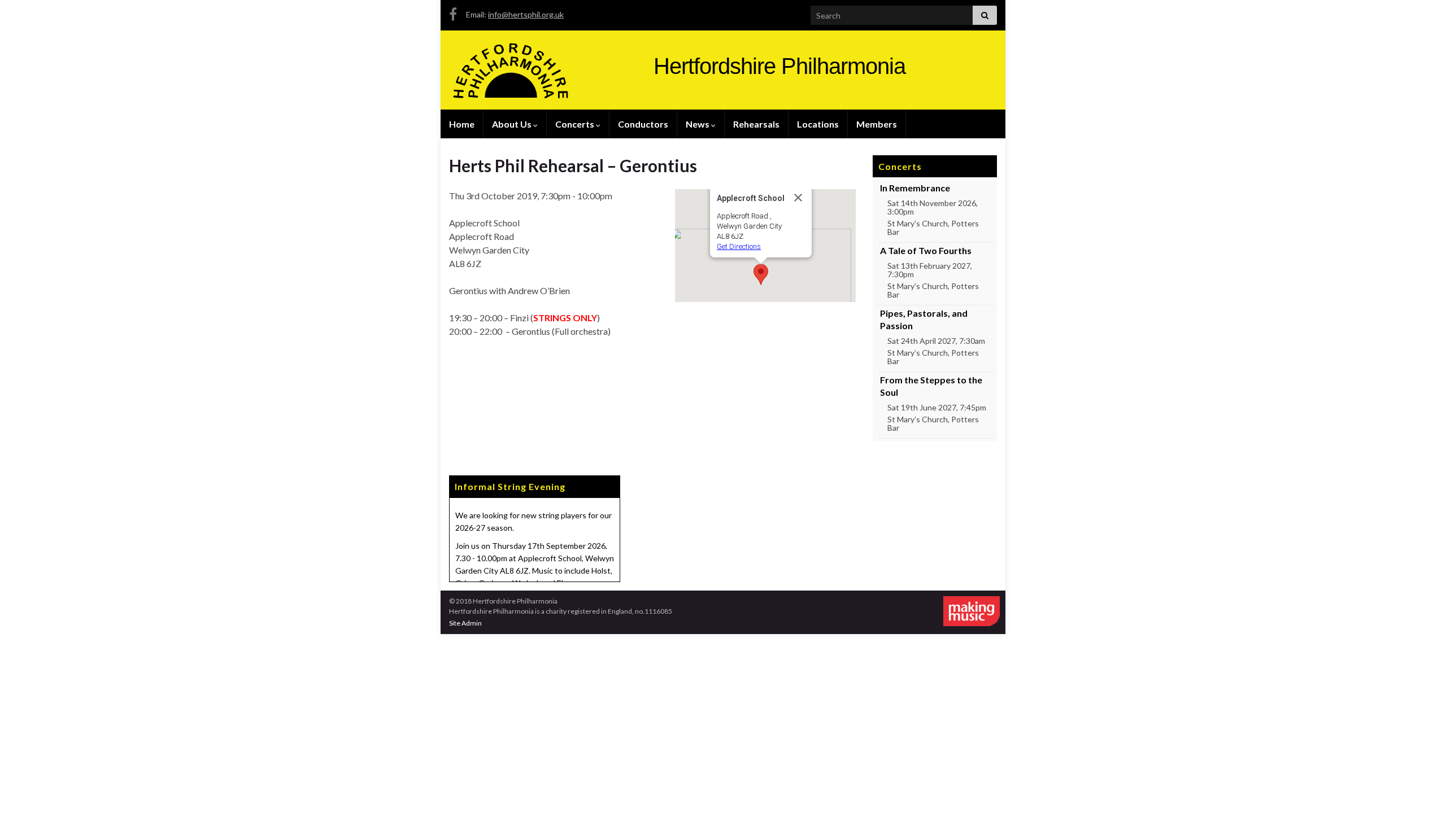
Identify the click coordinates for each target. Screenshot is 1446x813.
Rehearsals (756, 124)
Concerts (575, 124)
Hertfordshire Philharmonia (779, 66)
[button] (761, 274)
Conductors (643, 124)
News (698, 124)
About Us (512, 124)
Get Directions (739, 246)
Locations (818, 124)
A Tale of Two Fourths (926, 250)
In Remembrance (915, 187)
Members (876, 124)
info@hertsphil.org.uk (526, 14)
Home (461, 124)
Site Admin (465, 623)
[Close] (798, 197)
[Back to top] (1420, 787)
